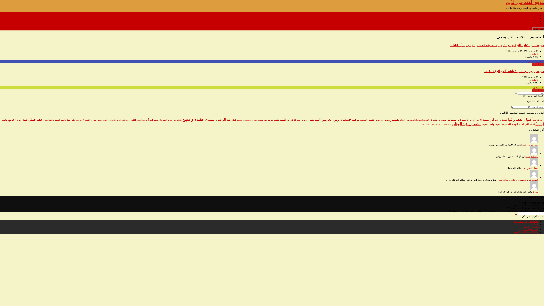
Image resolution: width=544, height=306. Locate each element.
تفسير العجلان (367, 119)
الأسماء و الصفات (458, 119)
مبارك (535, 191)
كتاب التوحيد (518, 124)
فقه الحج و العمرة (92, 119)
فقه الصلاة (70, 120)
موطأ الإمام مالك (445, 124)
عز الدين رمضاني (536, 61)
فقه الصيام (59, 119)
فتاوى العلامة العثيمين (109, 120)
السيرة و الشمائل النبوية (435, 120)
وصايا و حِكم (425, 124)
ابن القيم (498, 120)
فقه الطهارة (47, 120)
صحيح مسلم (247, 120)
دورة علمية (286, 119)
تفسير (395, 119)
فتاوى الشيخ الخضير (122, 120)
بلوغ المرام (404, 120)
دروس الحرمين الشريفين (325, 120)
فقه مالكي (530, 124)
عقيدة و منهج (193, 119)
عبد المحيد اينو (531, 156)
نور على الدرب (435, 124)
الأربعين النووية (476, 120)
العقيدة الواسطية (416, 120)
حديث (346, 119)
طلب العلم (237, 119)
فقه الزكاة (79, 120)
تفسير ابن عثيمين (382, 120)
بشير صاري (538, 87)
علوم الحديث (166, 119)
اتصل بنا (534, 15)
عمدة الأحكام (141, 120)
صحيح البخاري (257, 120)
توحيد (356, 120)
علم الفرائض (178, 120)
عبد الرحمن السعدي (218, 119)
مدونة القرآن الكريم (529, 21)
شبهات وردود (271, 119)
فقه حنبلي (35, 119)
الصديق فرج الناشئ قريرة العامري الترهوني (518, 180)
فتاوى (133, 119)
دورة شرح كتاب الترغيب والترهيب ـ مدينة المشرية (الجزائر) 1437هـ (497, 45)
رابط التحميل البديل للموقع (526, 24)
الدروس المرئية (531, 18)
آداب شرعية (538, 120)
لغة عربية (506, 124)
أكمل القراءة (538, 64)
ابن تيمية (488, 120)
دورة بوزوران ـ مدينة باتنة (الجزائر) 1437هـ (514, 71)
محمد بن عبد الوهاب (466, 124)
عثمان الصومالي (530, 168)
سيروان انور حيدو (530, 144)
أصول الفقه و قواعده (517, 119)
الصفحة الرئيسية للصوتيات (526, 13)
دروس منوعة (300, 119)
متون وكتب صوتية (491, 124)
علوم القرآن (152, 119)
